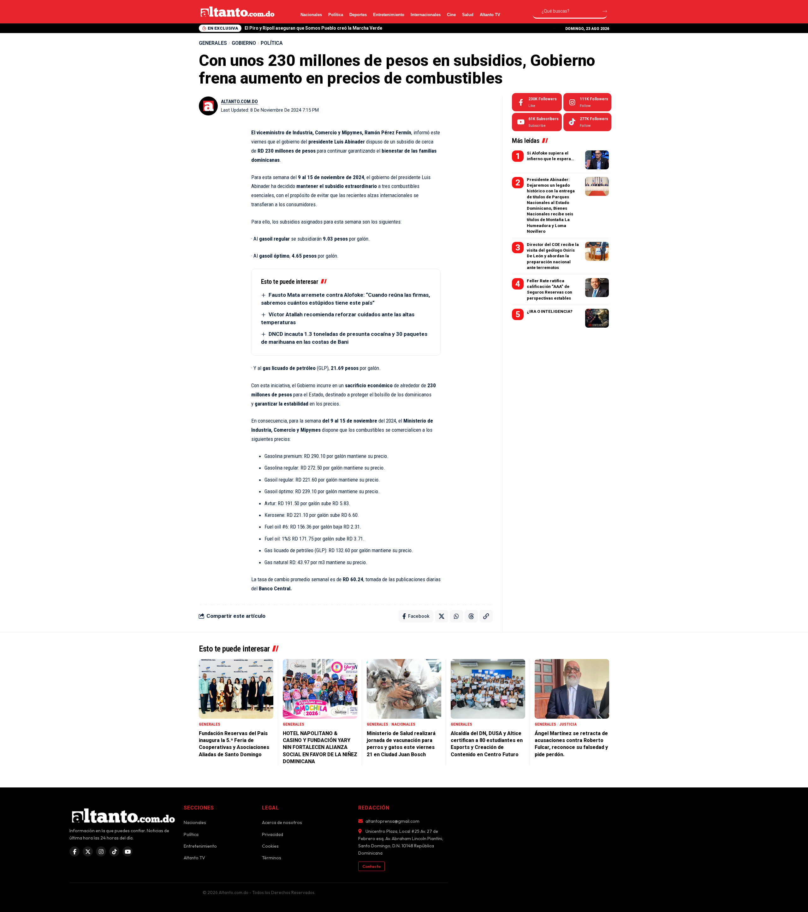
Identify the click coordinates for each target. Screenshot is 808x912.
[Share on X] (441, 616)
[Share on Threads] (471, 616)
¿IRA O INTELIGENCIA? (550, 311)
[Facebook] (537, 102)
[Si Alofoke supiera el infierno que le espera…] (597, 159)
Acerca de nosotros (282, 822)
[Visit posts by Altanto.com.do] (208, 105)
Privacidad (272, 834)
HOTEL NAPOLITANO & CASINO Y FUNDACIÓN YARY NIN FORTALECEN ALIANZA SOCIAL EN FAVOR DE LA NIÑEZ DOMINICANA (320, 747)
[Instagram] (587, 102)
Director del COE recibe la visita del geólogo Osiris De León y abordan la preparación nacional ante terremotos (553, 256)
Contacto (371, 866)
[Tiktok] (587, 122)
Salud (467, 14)
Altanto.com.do (239, 101)
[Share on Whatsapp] (456, 616)
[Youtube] (537, 122)
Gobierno (244, 43)
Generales (213, 43)
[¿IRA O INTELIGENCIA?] (597, 318)
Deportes (358, 14)
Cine (451, 14)
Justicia (568, 724)
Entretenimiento (388, 14)
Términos (271, 858)
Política (335, 14)
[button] (553, 28)
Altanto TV (490, 14)
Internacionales (426, 14)
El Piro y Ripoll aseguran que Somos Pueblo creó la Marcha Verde (313, 28)
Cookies (270, 846)
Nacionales (311, 14)
